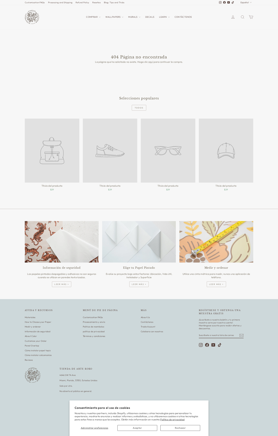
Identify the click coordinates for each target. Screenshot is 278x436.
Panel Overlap (32, 345)
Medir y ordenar (33, 326)
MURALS (133, 16)
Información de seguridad (37, 331)
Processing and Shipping (60, 2)
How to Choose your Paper (38, 322)
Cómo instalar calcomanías (38, 355)
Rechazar (180, 427)
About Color (31, 336)
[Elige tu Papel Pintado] (139, 242)
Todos (139, 108)
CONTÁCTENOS (183, 16)
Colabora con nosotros (152, 331)
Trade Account (148, 326)
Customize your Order (36, 341)
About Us (145, 317)
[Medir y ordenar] (216, 242)
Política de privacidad (172, 419)
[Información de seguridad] (62, 242)
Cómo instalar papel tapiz (38, 350)
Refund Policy (82, 2)
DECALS (149, 16)
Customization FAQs (35, 2)
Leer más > (61, 284)
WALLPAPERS (113, 16)
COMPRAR (92, 16)
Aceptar (137, 427)
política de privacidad (94, 331)
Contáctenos (147, 322)
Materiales (30, 317)
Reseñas (96, 2)
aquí (150, 61)
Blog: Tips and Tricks (114, 2)
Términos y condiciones (94, 336)
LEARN (163, 16)
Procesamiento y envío (94, 322)
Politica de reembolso (93, 326)
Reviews (29, 360)
